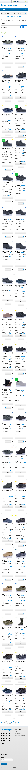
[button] (3, 1)
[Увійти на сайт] (25, 1)
